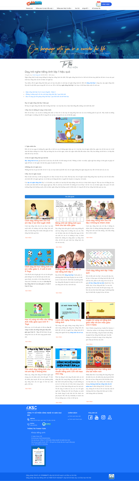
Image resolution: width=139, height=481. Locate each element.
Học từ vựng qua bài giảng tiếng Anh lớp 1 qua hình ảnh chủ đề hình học (47, 96)
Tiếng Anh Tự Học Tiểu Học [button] (44, 8)
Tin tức (77, 8)
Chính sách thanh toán (75, 419)
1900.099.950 (33, 425)
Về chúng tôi (96, 8)
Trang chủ (29, 8)
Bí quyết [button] (85, 8)
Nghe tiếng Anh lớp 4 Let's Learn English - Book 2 (41, 92)
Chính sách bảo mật (75, 416)
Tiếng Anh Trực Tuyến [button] (64, 8)
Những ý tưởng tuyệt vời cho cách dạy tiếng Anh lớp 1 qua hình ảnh (46, 94)
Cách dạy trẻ (36, 75)
